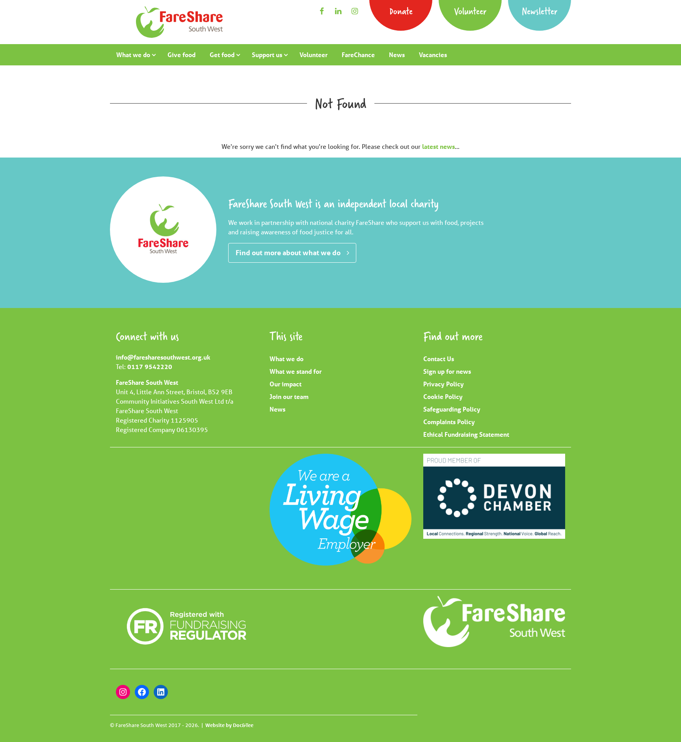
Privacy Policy (443, 384)
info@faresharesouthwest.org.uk (163, 357)
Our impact (285, 384)
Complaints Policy (449, 421)
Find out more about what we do (288, 252)
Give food (181, 54)
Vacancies (433, 54)
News (397, 54)
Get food (222, 54)
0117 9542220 (149, 366)
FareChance (358, 54)
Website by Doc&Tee (229, 725)
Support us (267, 54)
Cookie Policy (443, 396)
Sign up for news (447, 371)
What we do (133, 54)
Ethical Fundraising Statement (466, 434)
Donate (401, 11)
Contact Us (438, 358)
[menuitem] (135, 54)
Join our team (289, 396)
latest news (438, 146)
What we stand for (296, 371)
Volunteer (470, 11)
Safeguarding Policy (451, 409)
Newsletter (539, 11)
